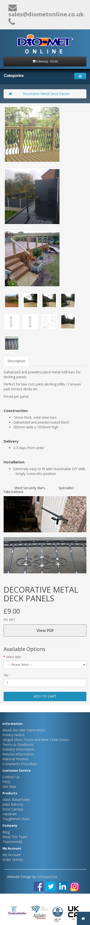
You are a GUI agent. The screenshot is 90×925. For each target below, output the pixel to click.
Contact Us (11, 776)
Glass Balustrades (16, 799)
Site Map (9, 786)
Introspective (47, 876)
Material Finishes (15, 759)
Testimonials (12, 841)
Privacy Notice (13, 735)
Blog (6, 832)
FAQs (6, 781)
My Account (11, 854)
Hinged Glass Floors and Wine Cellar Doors (35, 739)
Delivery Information (18, 749)
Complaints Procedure (19, 763)
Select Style (13, 657)
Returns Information (18, 754)
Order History (12, 859)
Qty (6, 675)
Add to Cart (45, 696)
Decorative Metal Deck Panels (46, 93)
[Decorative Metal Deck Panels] (32, 134)
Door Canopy (12, 809)
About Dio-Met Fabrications (24, 730)
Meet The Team (15, 837)
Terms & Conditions (18, 744)
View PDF (45, 630)
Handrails (9, 814)
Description (16, 361)
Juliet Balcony (12, 804)
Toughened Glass (16, 818)
